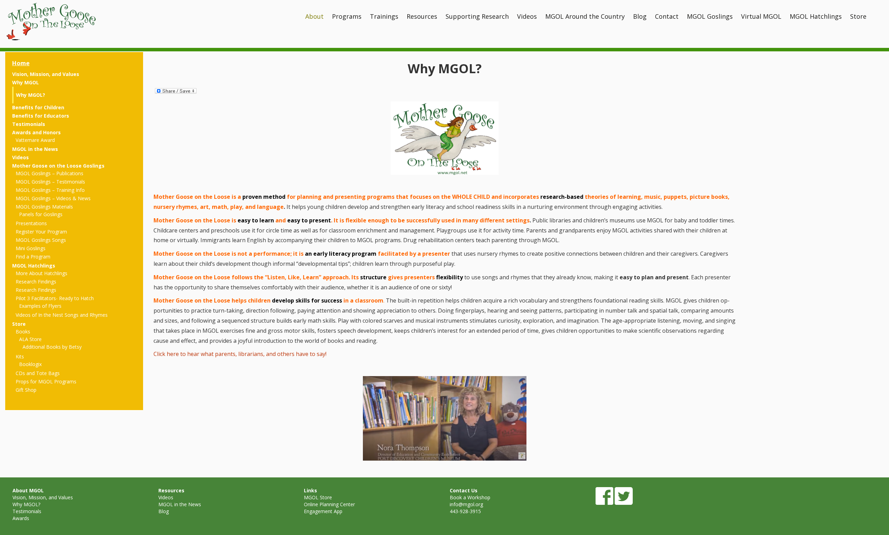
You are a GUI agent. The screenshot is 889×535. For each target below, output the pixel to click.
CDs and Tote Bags (38, 373)
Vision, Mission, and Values (45, 74)
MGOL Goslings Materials (44, 206)
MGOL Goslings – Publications (49, 173)
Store (858, 16)
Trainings (384, 16)
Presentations (31, 223)
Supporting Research (477, 16)
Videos (527, 16)
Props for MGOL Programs (46, 381)
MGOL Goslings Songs (41, 240)
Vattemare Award (35, 140)
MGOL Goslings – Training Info (50, 190)
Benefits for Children (38, 107)
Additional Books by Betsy (52, 346)
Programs (347, 16)
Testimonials (28, 124)
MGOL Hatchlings (816, 16)
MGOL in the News (35, 149)
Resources (422, 16)
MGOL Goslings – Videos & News (53, 198)
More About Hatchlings (41, 273)
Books (23, 331)
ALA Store (30, 339)
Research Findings (36, 281)
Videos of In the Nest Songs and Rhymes (62, 315)
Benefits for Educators (40, 115)
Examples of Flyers (40, 306)
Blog (640, 16)
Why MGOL (25, 82)
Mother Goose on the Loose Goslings (58, 165)
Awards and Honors (36, 132)
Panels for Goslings (41, 214)
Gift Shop (26, 390)
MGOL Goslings (710, 16)
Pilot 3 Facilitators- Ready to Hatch (55, 298)
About (314, 16)
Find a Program (33, 256)
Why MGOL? (30, 95)
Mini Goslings (30, 248)
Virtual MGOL (761, 16)
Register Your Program (41, 231)
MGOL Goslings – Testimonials (50, 181)
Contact (667, 16)
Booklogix (30, 364)
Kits (20, 356)
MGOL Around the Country (585, 16)
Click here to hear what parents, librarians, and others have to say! (239, 354)
